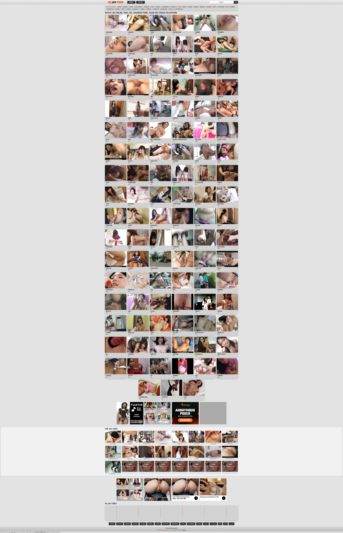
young (131, 7)
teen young (221, 7)
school (129, 9)
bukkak (143, 9)
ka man (117, 9)
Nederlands (175, 523)
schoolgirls (138, 7)
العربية (231, 523)
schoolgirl (164, 9)
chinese (125, 7)
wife (214, 7)
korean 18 (156, 9)
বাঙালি (225, 523)
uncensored (165, 7)
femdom (232, 7)
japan (119, 7)
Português (165, 523)
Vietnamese (191, 523)
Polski (183, 523)
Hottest (140, 2)
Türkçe (158, 523)
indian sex (13, 532)
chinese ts (174, 7)
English (112, 523)
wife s (184, 7)
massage (202, 7)
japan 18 (158, 7)
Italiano (135, 523)
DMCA (184, 530)
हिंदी (220, 523)
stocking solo (179, 9)
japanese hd (110, 9)
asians (190, 7)
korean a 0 (136, 9)
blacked (209, 7)
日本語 (199, 523)
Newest (131, 2)
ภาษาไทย (213, 523)
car (227, 7)
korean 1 (148, 9)
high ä (171, 9)
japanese (146, 7)
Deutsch (120, 523)
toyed (123, 9)
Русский (143, 523)
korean (196, 7)
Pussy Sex (168, 528)
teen (152, 7)
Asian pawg (174, 528)
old (180, 7)
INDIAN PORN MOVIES (40, 532)
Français (127, 523)
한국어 (205, 523)
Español (151, 523)
